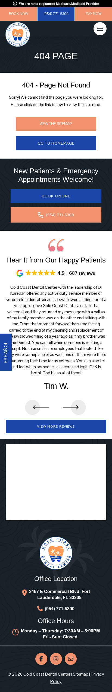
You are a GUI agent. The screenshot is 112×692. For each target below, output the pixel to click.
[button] (100, 28)
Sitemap (80, 674)
